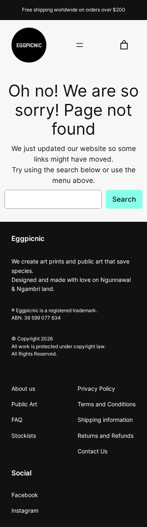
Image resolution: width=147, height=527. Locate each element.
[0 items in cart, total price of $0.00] (124, 45)
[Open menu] (80, 45)
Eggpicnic (28, 238)
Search (124, 199)
